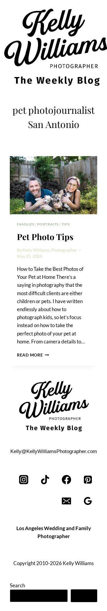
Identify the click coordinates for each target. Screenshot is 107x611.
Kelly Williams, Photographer (50, 250)
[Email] (66, 501)
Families (25, 224)
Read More (33, 355)
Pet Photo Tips (45, 236)
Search (17, 585)
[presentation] (53, 185)
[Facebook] (66, 480)
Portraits (48, 224)
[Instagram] (24, 480)
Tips (66, 224)
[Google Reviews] (87, 501)
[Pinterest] (87, 480)
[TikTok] (45, 480)
